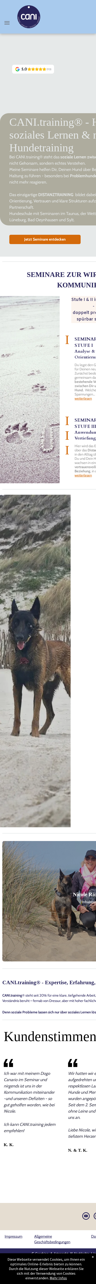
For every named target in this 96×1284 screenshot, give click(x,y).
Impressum (13, 1236)
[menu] (7, 22)
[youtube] (86, 1216)
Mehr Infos (58, 1278)
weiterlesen (83, 398)
